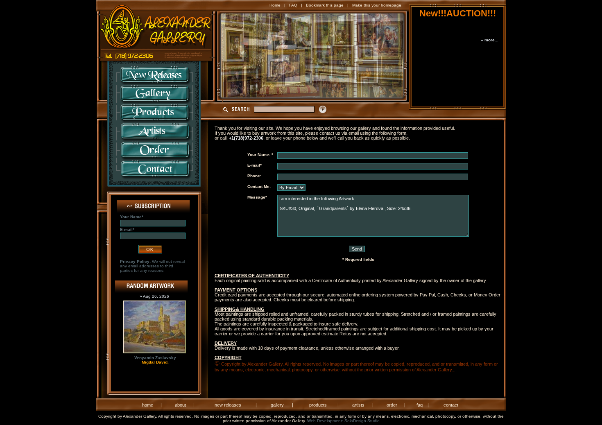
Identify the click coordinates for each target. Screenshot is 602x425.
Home (275, 5)
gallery (277, 404)
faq (419, 404)
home (147, 404)
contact (451, 404)
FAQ (293, 5)
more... (491, 40)
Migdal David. (155, 362)
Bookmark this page (325, 5)
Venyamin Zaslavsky (155, 357)
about (180, 404)
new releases (228, 404)
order (392, 404)
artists (358, 404)
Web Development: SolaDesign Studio (343, 420)
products (318, 404)
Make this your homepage (376, 5)
